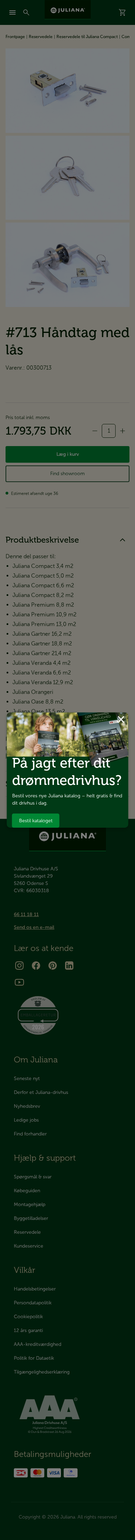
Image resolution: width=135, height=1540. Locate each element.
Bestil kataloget (36, 820)
